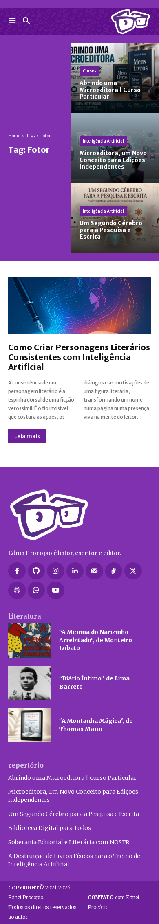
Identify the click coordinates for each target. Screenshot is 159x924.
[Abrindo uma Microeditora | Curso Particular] (115, 78)
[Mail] (94, 571)
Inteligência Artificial (103, 141)
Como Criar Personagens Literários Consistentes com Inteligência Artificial (79, 357)
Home (14, 135)
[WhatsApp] (36, 590)
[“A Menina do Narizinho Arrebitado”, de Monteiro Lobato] (29, 640)
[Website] (17, 590)
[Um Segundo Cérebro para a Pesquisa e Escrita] (115, 218)
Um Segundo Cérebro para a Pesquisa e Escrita (73, 814)
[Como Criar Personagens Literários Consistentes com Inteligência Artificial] (79, 305)
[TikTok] (114, 571)
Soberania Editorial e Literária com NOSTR (68, 842)
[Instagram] (55, 571)
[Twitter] (133, 571)
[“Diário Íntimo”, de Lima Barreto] (29, 683)
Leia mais (27, 436)
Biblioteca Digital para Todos (49, 828)
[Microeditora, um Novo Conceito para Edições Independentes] (115, 148)
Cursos (89, 71)
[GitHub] (36, 571)
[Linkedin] (75, 571)
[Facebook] (17, 571)
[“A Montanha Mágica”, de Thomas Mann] (29, 725)
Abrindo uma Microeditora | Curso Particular (72, 777)
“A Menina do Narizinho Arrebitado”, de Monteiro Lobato (95, 640)
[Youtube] (55, 590)
